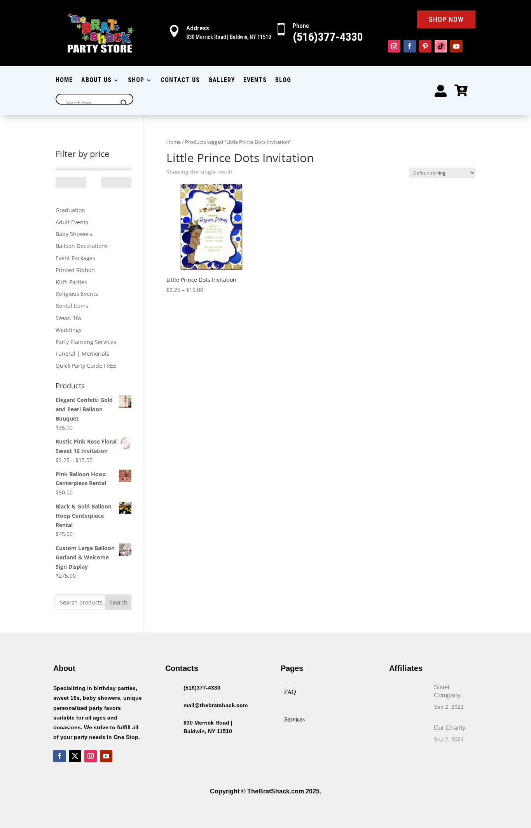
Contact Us (180, 80)
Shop (136, 80)
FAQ (290, 691)
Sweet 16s (69, 317)
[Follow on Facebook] (409, 46)
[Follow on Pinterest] (425, 46)
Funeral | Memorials (82, 353)
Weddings (69, 330)
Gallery (221, 80)
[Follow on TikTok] (441, 46)
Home (64, 80)
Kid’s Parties (71, 282)
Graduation (70, 210)
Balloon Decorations (82, 246)
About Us (96, 80)
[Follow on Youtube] (456, 46)
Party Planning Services (86, 342)
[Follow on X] (75, 756)
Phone (301, 26)
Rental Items (72, 305)
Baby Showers (74, 234)
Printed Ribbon (75, 270)
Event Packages (75, 258)
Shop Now (446, 19)
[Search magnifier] (124, 103)
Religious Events (77, 293)
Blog (283, 80)
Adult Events (72, 222)
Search (119, 602)
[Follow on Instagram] (394, 46)
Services (294, 719)
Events (255, 80)
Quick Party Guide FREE (86, 365)
